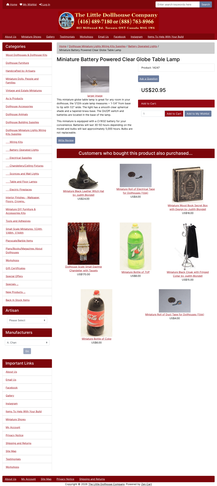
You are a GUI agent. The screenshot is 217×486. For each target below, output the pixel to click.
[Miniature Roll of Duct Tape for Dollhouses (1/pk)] (175, 300)
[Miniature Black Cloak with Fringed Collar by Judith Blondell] (187, 246)
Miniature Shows (31, 36)
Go (27, 351)
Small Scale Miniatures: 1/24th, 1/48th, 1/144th (24, 230)
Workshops (86, 36)
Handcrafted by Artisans (20, 70)
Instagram (137, 36)
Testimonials (67, 36)
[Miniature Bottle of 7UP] (135, 246)
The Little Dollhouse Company (106, 484)
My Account (13, 427)
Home (13, 4)
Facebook (120, 36)
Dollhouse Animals (17, 114)
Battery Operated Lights (142, 46)
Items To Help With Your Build (166, 36)
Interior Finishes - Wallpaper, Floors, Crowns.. (23, 199)
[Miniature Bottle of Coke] (96, 312)
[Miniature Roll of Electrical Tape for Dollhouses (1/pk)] (136, 175)
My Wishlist (29, 4)
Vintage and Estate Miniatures (24, 90)
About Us (10, 36)
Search (206, 4)
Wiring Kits (14, 141)
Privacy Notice (14, 435)
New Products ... (15, 292)
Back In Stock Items (18, 300)
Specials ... (12, 284)
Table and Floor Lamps (21, 181)
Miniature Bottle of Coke (96, 338)
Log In (46, 4)
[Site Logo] (108, 21)
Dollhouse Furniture (17, 62)
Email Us (103, 36)
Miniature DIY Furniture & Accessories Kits (21, 211)
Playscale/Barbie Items (19, 240)
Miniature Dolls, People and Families (22, 80)
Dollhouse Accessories (19, 106)
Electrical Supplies (19, 157)
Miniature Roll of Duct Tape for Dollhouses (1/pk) (174, 314)
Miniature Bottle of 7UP (136, 272)
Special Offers (14, 276)
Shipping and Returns (18, 443)
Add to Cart (174, 113)
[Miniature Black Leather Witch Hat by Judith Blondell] (83, 176)
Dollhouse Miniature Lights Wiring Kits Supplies (97, 46)
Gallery (50, 36)
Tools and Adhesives (18, 221)
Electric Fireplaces (19, 189)
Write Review (66, 140)
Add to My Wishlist (198, 113)
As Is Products (14, 98)
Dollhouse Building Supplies (22, 122)
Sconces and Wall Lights (22, 173)
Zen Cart (146, 484)
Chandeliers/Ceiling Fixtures (24, 165)
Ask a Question (148, 78)
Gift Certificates (15, 268)
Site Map (11, 451)
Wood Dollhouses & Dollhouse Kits (26, 55)
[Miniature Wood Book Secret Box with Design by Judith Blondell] (188, 183)
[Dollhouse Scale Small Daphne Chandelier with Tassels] (83, 243)
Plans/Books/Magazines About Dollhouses (24, 250)
